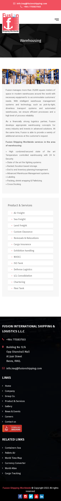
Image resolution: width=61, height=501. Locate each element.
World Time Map (13, 458)
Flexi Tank (19, 288)
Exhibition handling (24, 250)
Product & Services (15, 401)
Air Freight (19, 213)
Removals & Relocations (26, 238)
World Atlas (11, 468)
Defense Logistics (23, 269)
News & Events (12, 411)
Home (8, 386)
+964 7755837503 (32, 6)
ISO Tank (18, 263)
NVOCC (17, 257)
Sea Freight (20, 219)
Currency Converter (15, 463)
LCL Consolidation (23, 275)
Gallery (8, 406)
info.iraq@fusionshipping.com (32, 3)
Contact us (10, 421)
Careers (9, 416)
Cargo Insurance (22, 244)
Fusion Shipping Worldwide (17, 488)
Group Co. (10, 396)
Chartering (19, 282)
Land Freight (20, 225)
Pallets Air (10, 452)
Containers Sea (13, 447)
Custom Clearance (23, 231)
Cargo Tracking (13, 473)
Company (10, 391)
